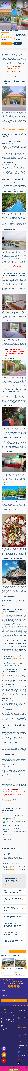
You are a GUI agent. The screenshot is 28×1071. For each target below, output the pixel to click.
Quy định (17, 49)
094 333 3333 (11, 803)
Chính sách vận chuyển (21, 1021)
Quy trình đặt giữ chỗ (22, 1031)
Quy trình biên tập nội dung (22, 1035)
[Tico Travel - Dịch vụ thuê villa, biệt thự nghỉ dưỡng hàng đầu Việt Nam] (6, 5)
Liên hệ (19, 1041)
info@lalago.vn (8, 1031)
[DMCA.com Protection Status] (14, 1069)
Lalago (10, 1067)
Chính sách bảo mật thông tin (22, 1028)
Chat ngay (17, 43)
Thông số (8, 49)
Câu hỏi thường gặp (22, 1037)
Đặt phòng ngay (6, 43)
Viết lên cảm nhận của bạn (17, 951)
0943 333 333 (14, 658)
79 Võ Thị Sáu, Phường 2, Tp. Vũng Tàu (10, 1022)
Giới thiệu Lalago (21, 1013)
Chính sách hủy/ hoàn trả (22, 1025)
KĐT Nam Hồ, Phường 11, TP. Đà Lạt (10, 1025)
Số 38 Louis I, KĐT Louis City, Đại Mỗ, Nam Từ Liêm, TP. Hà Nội (10, 1019)
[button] (25, 967)
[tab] (8, 49)
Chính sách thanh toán (21, 1018)
